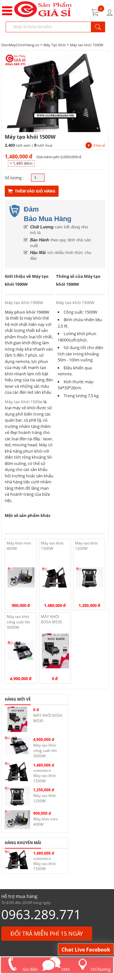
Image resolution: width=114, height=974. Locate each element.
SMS (65, 969)
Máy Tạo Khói (55, 44)
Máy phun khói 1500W (27, 312)
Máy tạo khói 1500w (23, 401)
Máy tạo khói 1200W (86, 545)
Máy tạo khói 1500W (86, 44)
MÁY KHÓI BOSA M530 (51, 619)
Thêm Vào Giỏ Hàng (35, 191)
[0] (95, 12)
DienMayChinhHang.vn (20, 44)
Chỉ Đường (101, 969)
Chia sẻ (99, 145)
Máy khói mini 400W (19, 545)
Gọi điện (30, 969)
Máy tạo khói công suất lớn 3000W (18, 622)
